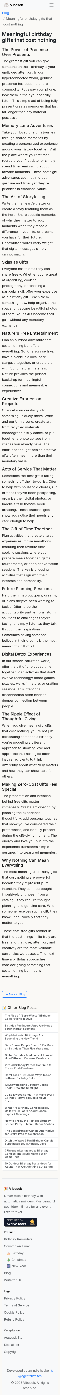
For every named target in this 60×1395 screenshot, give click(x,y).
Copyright (11, 1352)
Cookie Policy (14, 1312)
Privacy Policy (14, 1298)
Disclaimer (11, 1345)
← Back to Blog (15, 994)
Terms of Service (16, 1305)
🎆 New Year (16, 1266)
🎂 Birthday (15, 1253)
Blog (5, 13)
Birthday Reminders (18, 1239)
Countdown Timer (17, 1246)
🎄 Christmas (16, 1260)
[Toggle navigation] (51, 5)
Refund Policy (14, 1319)
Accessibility (13, 1338)
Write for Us (13, 1280)
